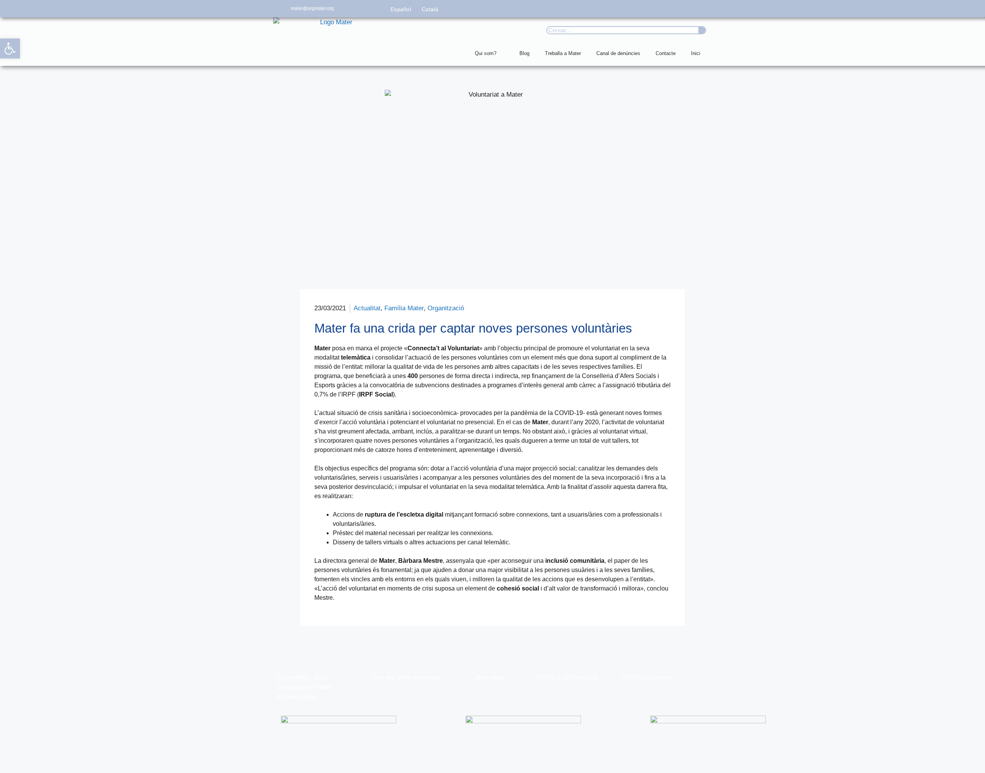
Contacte (666, 53)
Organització (445, 308)
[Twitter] (651, 8)
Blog (524, 53)
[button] (10, 48)
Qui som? (485, 53)
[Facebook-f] (634, 8)
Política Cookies (648, 677)
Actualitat (367, 308)
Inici (695, 53)
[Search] (701, 30)
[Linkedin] (703, 8)
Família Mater (404, 308)
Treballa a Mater (563, 53)
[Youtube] (686, 8)
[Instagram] (669, 8)
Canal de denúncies (618, 53)
